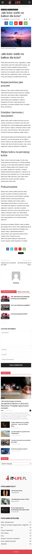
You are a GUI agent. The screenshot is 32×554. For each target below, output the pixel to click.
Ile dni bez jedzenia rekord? (19, 449)
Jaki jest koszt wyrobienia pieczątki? (8, 264)
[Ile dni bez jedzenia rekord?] (5, 451)
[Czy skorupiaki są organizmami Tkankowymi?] (5, 434)
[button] (29, 2)
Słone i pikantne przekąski (8, 541)
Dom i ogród (3, 9)
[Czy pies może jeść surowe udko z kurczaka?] (5, 442)
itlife (2, 410)
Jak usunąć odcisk (16, 490)
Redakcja (6, 19)
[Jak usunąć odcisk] (5, 493)
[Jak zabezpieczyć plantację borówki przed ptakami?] (5, 299)
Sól (2, 527)
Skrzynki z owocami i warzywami (10, 538)
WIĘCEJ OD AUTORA (23, 292)
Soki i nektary (5, 533)
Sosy (2, 536)
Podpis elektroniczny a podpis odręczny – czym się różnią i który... (20, 424)
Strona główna (4, 6)
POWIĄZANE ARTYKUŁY (8, 292)
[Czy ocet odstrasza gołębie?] (5, 307)
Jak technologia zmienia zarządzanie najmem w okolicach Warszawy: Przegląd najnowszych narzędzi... (15, 404)
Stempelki (3, 544)
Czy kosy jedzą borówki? (19, 314)
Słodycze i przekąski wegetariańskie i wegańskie (15, 525)
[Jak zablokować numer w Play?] (5, 501)
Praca (2, 398)
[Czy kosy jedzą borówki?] (5, 316)
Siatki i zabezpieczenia (13, 9)
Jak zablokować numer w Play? (20, 499)
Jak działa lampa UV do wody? (24, 264)
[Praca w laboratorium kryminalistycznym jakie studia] (5, 510)
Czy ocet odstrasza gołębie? (20, 305)
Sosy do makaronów (7, 530)
